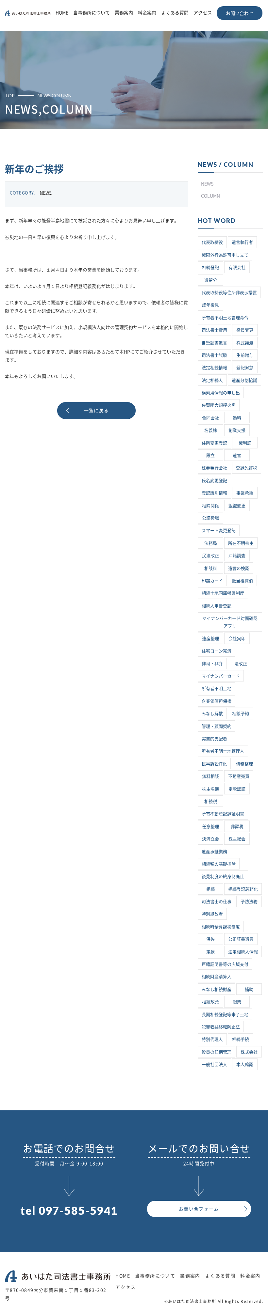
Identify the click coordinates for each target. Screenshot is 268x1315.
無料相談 (210, 776)
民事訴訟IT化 (214, 764)
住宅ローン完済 (216, 651)
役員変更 (244, 330)
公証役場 (210, 518)
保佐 (210, 939)
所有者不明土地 (216, 688)
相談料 (210, 568)
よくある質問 (175, 12)
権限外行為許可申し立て (225, 255)
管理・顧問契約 (216, 726)
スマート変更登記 (219, 530)
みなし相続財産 (216, 989)
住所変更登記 (214, 443)
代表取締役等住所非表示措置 (229, 292)
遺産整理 (210, 638)
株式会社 (249, 1052)
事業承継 (244, 493)
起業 (237, 1002)
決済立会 (210, 839)
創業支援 (236, 430)
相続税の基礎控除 (219, 864)
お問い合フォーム (199, 1209)
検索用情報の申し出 (221, 393)
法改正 (240, 664)
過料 (237, 418)
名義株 (210, 430)
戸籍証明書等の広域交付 (225, 964)
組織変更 (236, 506)
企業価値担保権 (216, 701)
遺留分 (210, 280)
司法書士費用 (214, 330)
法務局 (210, 543)
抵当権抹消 (242, 581)
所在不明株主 (241, 543)
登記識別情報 (214, 493)
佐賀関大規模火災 (219, 405)
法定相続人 (212, 380)
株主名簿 (210, 789)
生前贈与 (244, 355)
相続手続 (240, 1039)
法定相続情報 (214, 368)
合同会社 (210, 418)
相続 (210, 889)
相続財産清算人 (216, 977)
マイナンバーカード (221, 676)
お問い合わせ (239, 13)
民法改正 (210, 556)
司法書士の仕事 (216, 902)
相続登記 (210, 267)
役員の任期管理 (216, 1052)
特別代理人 (212, 1039)
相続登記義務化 (243, 889)
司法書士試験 (214, 355)
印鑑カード (212, 581)
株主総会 (236, 839)
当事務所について (91, 12)
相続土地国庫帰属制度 (223, 593)
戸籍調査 (236, 556)
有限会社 (236, 267)
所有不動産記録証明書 (223, 814)
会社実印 (236, 638)
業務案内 (124, 12)
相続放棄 (210, 1002)
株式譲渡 (244, 343)
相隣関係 (210, 506)
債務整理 (244, 764)
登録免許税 (246, 468)
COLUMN (210, 196)
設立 (210, 455)
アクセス (202, 12)
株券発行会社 (214, 468)
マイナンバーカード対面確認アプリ (230, 622)
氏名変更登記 (214, 480)
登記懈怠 (244, 368)
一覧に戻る (96, 410)
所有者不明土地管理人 (223, 751)
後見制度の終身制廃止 (223, 876)
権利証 (245, 443)
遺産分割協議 (244, 380)
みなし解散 (212, 714)
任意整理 (210, 826)
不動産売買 (238, 776)
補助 (249, 989)
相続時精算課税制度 (221, 927)
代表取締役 (212, 242)
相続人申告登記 (216, 606)
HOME (62, 12)
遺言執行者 (242, 242)
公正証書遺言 (241, 939)
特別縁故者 (212, 914)
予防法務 (249, 902)
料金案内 (147, 12)
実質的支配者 (214, 739)
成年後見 (210, 305)
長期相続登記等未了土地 (225, 1014)
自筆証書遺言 (214, 343)
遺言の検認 (238, 568)
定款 (210, 952)
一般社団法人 (214, 1064)
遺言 (237, 455)
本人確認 (244, 1064)
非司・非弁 (212, 664)
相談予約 (240, 714)
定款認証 (236, 789)
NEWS (46, 193)
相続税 (210, 801)
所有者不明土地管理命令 (225, 318)
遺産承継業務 (214, 852)
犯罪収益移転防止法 (221, 1027)
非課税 (237, 826)
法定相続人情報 (243, 952)
